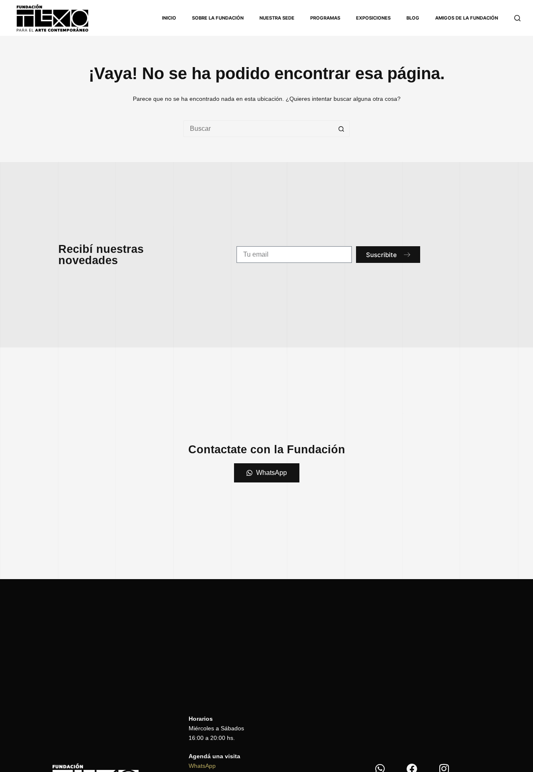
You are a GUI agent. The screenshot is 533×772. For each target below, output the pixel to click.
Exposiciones (373, 18)
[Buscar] (517, 18)
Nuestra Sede (276, 18)
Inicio (169, 18)
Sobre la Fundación (218, 18)
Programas (325, 18)
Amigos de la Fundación (466, 18)
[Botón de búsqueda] (341, 128)
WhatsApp (202, 765)
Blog (412, 18)
